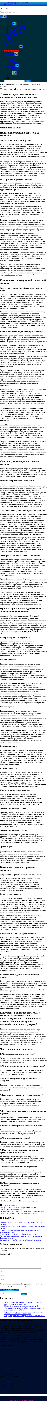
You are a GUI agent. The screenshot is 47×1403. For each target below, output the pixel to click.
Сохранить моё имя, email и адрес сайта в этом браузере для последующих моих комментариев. (22, 1285)
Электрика (8, 73)
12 (6, 1383)
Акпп (11, 57)
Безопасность (9, 21)
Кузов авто (8, 36)
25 (4, 1388)
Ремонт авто (9, 42)
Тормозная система (11, 51)
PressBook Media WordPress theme (21, 1400)
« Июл (2, 1393)
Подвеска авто (14, 68)
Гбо (10, 49)
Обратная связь (10, 5)
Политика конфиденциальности (16, 3)
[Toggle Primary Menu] (3, 16)
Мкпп (11, 61)
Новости (7, 38)
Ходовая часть (9, 66)
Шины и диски (14, 70)
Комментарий (6, 1254)
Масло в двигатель (16, 32)
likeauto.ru (4, 8)
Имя (2, 1272)
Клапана (12, 30)
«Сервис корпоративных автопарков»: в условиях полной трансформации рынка (23, 1303)
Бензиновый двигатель (17, 26)
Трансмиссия (9, 55)
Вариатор (12, 59)
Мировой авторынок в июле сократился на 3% (21, 1306)
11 (4, 1383)
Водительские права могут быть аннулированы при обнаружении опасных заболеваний (23, 1313)
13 (9, 1383)
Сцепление (13, 63)
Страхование (9, 44)
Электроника (14, 76)
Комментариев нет (37, 89)
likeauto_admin (22, 89)
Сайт (2, 1280)
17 (1, 1386)
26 (6, 1388)
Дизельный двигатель (17, 28)
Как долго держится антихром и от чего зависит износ (24, 1316)
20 (9, 1386)
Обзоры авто (9, 40)
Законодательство (11, 34)
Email (2, 1276)
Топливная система (11, 47)
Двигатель (8, 24)
